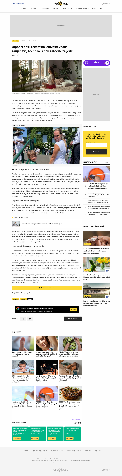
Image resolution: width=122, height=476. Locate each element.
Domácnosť (67, 8)
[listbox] (104, 162)
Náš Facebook (20, 3)
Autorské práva (57, 451)
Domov (97, 451)
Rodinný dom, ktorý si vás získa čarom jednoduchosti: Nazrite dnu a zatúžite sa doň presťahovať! (96, 303)
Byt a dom (87, 296)
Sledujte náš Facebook (48, 288)
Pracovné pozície (19, 422)
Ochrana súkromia (74, 451)
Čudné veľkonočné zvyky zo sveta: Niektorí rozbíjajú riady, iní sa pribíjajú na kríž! (96, 277)
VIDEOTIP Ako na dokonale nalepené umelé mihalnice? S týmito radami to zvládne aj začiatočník (96, 251)
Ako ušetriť (87, 243)
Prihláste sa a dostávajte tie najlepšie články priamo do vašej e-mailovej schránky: (96, 136)
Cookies (25, 451)
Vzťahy (55, 8)
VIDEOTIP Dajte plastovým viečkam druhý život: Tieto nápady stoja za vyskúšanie (98, 186)
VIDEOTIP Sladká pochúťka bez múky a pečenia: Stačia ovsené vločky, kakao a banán (99, 214)
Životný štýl (15, 40)
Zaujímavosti (15, 299)
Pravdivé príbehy (82, 8)
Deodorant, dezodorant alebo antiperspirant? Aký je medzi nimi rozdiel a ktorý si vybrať (98, 195)
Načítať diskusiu (72, 318)
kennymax (77, 460)
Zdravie (23, 8)
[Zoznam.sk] (106, 3)
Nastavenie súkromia (39, 451)
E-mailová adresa (90, 142)
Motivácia (30, 299)
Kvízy (94, 8)
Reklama (88, 451)
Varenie (34, 8)
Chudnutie (46, 8)
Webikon (88, 460)
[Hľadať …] (101, 9)
